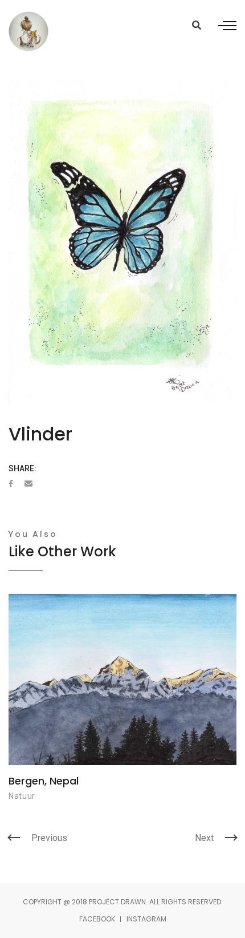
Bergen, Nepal (44, 781)
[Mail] (28, 483)
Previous (20, 699)
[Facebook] (11, 483)
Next (225, 699)
